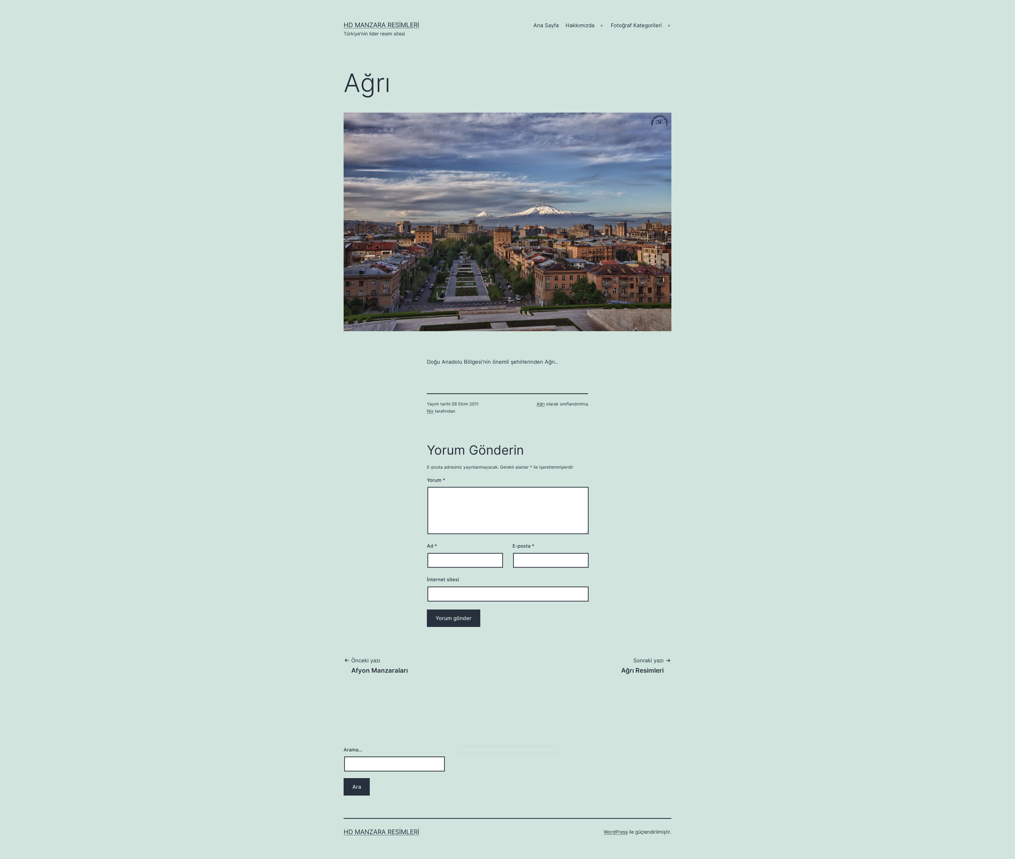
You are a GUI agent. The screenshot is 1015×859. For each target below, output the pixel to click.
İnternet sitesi (443, 579)
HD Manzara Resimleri (381, 25)
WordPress (616, 832)
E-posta (523, 546)
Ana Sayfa (546, 25)
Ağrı (541, 404)
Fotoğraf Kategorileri (636, 25)
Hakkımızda (580, 25)
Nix (430, 411)
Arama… (353, 749)
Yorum (436, 480)
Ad (432, 546)
